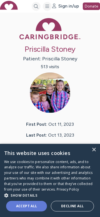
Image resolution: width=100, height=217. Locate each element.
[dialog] (50, 180)
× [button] (94, 150)
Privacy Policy (68, 189)
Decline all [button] (72, 206)
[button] (50, 195)
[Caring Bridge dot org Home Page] (50, 38)
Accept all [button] (26, 206)
